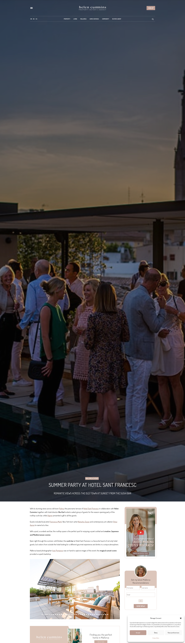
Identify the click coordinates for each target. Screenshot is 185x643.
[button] (181, 618)
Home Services (94, 19)
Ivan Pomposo (57, 550)
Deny (155, 633)
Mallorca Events (92, 478)
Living (75, 19)
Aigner (49, 515)
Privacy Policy (155, 638)
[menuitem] (31, 19)
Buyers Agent (116, 19)
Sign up (151, 8)
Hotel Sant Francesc (91, 508)
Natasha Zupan (84, 522)
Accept (138, 633)
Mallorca (83, 19)
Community (105, 19)
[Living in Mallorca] (92, 8)
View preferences (173, 633)
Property (67, 19)
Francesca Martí (56, 522)
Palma (61, 508)
